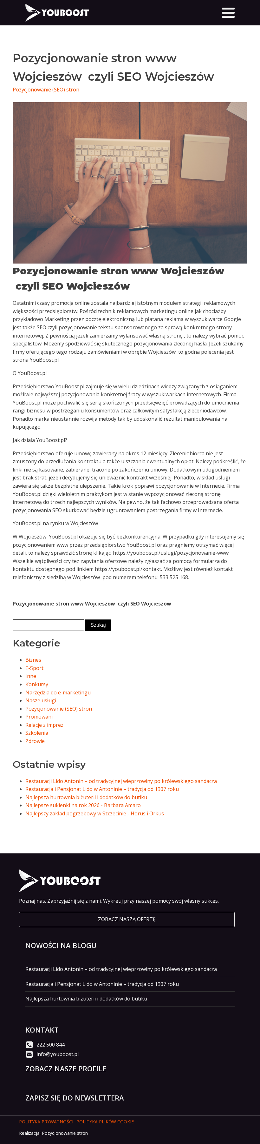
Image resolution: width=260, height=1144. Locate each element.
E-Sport (34, 668)
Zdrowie (35, 741)
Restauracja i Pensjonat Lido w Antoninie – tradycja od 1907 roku (102, 789)
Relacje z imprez (44, 724)
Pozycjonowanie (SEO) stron (46, 89)
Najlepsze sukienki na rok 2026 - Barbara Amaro (83, 805)
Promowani (39, 716)
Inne (30, 675)
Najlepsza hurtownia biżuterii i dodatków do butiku (86, 797)
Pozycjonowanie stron (65, 1133)
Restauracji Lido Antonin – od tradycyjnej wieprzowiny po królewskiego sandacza (121, 781)
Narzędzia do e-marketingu (58, 692)
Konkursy (36, 684)
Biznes (33, 659)
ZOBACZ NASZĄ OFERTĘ (127, 919)
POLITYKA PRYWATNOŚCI (46, 1122)
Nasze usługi (40, 700)
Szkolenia (36, 732)
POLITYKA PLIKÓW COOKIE (105, 1122)
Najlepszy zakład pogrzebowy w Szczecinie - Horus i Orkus (94, 813)
